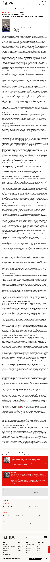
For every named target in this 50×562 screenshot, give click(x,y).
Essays (29, 4)
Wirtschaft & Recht (31, 7)
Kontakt (38, 548)
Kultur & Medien (37, 7)
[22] (7, 434)
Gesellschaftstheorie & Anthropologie (15, 7)
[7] (33, 119)
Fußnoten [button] (4, 448)
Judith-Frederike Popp (11, 12)
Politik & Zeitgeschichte (24, 7)
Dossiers (45, 4)
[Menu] (3, 1)
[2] (8, 74)
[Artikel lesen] (3, 508)
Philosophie (22, 454)
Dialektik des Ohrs (8, 505)
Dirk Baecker (5, 512)
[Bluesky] (44, 1)
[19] (26, 355)
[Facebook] (47, 1)
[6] (6, 107)
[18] (46, 353)
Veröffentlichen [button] (37, 558)
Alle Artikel (13, 466)
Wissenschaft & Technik (44, 7)
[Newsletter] (39, 1)
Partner (38, 546)
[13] (28, 235)
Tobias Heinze (4, 12)
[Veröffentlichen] (41, 1)
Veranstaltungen (28, 548)
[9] (16, 140)
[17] (18, 333)
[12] (38, 212)
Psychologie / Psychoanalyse (29, 454)
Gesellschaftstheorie (9, 454)
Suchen (45, 537)
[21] (20, 407)
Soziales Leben (6, 6)
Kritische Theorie (16, 454)
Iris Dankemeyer (6, 503)
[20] (41, 370)
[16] (24, 330)
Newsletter (31, 558)
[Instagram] (45, 1)
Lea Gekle (4, 521)
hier (15, 493)
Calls (26, 546)
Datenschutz (39, 552)
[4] (13, 83)
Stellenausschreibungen (30, 544)
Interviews (41, 4)
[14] (14, 239)
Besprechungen (35, 4)
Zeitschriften (28, 550)
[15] (39, 249)
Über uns (38, 544)
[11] (40, 190)
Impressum (39, 550)
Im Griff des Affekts (8, 514)
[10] (5, 144)
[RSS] (42, 1)
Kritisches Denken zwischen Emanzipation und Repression (19, 523)
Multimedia (27, 552)
